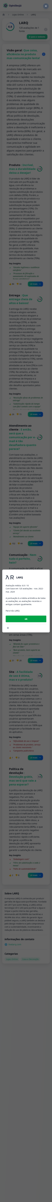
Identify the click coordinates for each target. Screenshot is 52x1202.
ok (26, 618)
